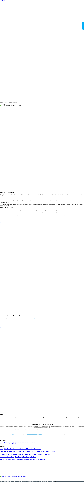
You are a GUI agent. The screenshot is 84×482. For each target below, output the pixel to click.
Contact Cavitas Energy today (34, 434)
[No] (56, 481)
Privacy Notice (58, 479)
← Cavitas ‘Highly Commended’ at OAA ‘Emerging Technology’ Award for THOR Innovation (17, 442)
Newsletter (4, 97)
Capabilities (4, 90)
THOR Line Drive (8, 94)
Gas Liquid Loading (8, 93)
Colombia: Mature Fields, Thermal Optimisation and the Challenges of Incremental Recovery (27, 451)
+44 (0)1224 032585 (42, 472)
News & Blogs (5, 96)
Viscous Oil (7, 91)
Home (3, 89)
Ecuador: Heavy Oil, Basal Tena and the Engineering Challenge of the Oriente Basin (25, 454)
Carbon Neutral (5, 95)
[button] (3, 464)
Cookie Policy (51, 479)
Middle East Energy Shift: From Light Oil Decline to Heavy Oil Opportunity (22, 459)
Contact (3, 99)
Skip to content (2, 0)
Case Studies (4, 98)
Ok (55, 481)
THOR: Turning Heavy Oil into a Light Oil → (8, 443)
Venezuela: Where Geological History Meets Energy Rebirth (18, 457)
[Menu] (0, 87)
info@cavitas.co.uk (42, 473)
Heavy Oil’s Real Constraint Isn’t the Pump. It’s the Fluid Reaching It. (20, 449)
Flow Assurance (7, 92)
